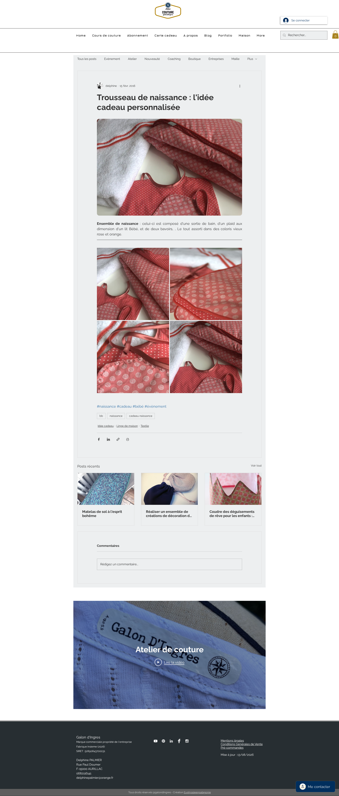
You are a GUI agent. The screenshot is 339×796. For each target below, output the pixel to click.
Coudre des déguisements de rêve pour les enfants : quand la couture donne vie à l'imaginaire (233, 514)
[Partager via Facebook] (99, 439)
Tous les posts (86, 59)
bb (101, 415)
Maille (235, 59)
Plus (250, 59)
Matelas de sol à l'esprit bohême (102, 514)
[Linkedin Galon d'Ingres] (171, 741)
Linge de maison (127, 425)
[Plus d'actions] (239, 85)
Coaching (174, 59)
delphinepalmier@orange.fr (94, 778)
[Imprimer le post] (127, 439)
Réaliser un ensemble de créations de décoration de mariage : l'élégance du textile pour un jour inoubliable (169, 514)
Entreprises (216, 59)
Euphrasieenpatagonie (197, 792)
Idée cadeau (106, 425)
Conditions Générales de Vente (242, 744)
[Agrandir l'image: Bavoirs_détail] (133, 357)
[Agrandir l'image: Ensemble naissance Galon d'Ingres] (133, 284)
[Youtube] (155, 741)
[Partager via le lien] (118, 439)
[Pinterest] (163, 741)
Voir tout (256, 465)
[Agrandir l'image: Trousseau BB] (206, 357)
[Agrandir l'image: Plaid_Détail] (206, 284)
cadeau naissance (140, 415)
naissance (116, 415)
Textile (145, 425)
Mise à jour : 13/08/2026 (237, 755)
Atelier (132, 59)
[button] (335, 34)
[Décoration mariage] (169, 489)
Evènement (112, 59)
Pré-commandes (232, 747)
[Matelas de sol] (105, 489)
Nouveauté (152, 59)
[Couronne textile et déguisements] (233, 489)
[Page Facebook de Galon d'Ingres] (179, 741)
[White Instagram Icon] (187, 741)
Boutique (194, 59)
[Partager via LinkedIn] (108, 439)
